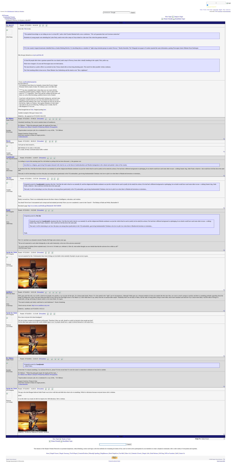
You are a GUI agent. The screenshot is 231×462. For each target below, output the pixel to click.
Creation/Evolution (83, 453)
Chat (6, 11)
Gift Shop (161, 453)
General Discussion (10, 18)
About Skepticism (113, 453)
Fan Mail (121, 453)
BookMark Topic (180, 19)
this (32, 109)
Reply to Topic (179, 16)
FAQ (224, 9)
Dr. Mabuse (9, 118)
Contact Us (228, 9)
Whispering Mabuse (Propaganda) (47, 127)
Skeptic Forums (54, 453)
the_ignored (10, 25)
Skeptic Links (146, 453)
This (25, 29)
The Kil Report (73, 453)
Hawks (8, 141)
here (44, 109)
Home (201, 9)
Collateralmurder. (23, 137)
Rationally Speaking (94, 453)
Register (220, 9)
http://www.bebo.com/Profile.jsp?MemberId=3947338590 (44, 206)
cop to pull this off (38, 55)
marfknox (9, 292)
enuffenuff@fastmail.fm (29, 82)
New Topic (168, 16)
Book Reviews (154, 453)
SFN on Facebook (169, 453)
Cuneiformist (10, 157)
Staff (176, 453)
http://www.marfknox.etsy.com (40, 305)
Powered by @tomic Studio (114, 461)
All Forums (5, 15)
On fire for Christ (11, 252)
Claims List (128, 453)
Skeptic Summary (64, 453)
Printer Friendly (168, 19)
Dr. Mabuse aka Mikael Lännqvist (28, 127)
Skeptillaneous (104, 453)
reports (28, 161)
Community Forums (9, 17)
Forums (204, 9)
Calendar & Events (136, 453)
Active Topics (210, 9)
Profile (216, 11)
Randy (8, 210)
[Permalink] (40, 118)
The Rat (8, 178)
